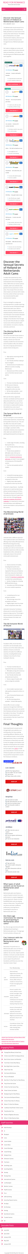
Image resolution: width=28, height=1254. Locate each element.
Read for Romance (14, 2)
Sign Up (14, 781)
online (16, 748)
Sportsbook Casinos (9, 1214)
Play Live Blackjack (9, 1076)
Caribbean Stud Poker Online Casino (13, 1108)
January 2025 (7, 1244)
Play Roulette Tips (9, 1111)
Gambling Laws (8, 1165)
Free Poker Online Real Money (12, 1063)
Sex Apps (6, 1203)
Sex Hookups (7, 1207)
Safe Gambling (8, 1196)
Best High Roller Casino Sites (11, 1066)
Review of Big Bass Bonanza (11, 1114)
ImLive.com (10, 860)
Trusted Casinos (8, 1217)
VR (4, 1221)
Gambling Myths (8, 1169)
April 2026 (6, 1234)
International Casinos (9, 1179)
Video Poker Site (8, 1070)
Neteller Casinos (8, 1186)
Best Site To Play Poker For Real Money (14, 1080)
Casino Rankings (8, 1148)
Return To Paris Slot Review (11, 1104)
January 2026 (7, 1237)
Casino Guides (7, 1141)
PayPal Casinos (8, 1190)
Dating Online (7, 1155)
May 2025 (6, 1240)
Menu (3, 9)
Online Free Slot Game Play (11, 1087)
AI (4, 1131)
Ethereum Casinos (8, 1158)
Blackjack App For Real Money (12, 1094)
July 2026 (6, 1230)
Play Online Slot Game (10, 1083)
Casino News (7, 1145)
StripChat (9, 797)
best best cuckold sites (18, 577)
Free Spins (6, 1162)
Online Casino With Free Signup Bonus (14, 1056)
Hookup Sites (7, 1176)
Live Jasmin (10, 768)
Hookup (6, 1172)
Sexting (6, 1210)
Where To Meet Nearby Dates (11, 1118)
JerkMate (9, 827)
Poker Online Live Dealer (10, 1090)
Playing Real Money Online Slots (12, 1052)
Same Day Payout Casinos (10, 1200)
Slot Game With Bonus (10, 1073)
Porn (5, 1193)
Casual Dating (7, 1152)
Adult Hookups (8, 1127)
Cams (5, 1138)
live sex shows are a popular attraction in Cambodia (12, 499)
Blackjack (6, 1134)
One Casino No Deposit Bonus (12, 1097)
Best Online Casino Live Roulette (12, 1059)
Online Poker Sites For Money (12, 1101)
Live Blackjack (7, 1183)
